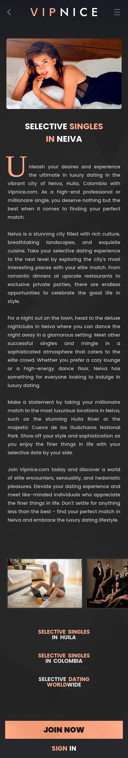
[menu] (117, 13)
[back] (11, 13)
